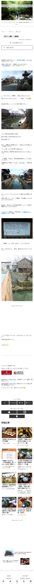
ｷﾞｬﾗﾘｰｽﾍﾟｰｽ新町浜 (7, 212)
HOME (9, 576)
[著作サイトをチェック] (9, 412)
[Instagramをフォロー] (25, 412)
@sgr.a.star (12, 379)
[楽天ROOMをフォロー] (17, 416)
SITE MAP (25, 576)
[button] (29, 403)
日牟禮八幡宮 (21, 60)
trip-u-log (12, 383)
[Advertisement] (17, 319)
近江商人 (22, 162)
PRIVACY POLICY (25, 578)
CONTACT (9, 578)
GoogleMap (6, 65)
